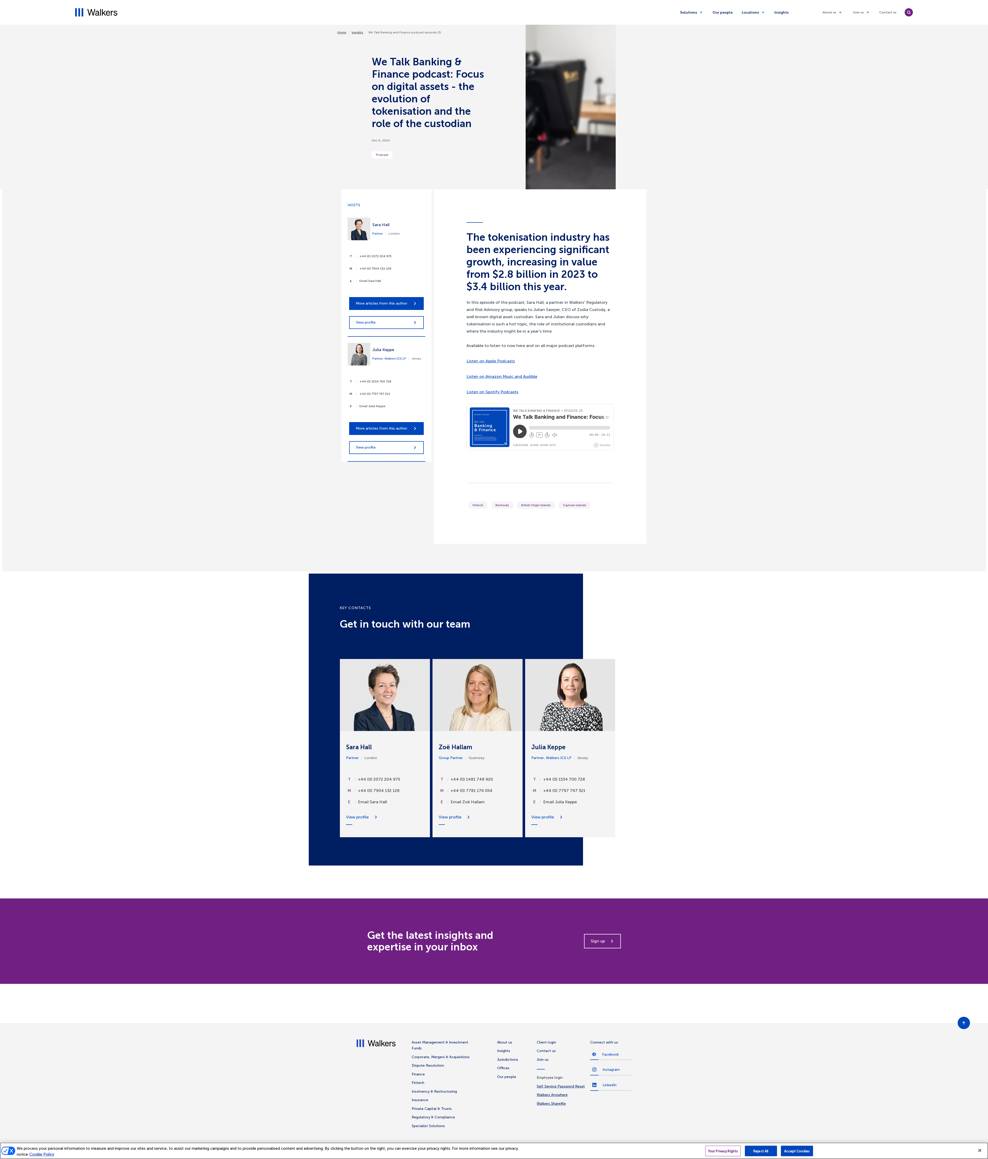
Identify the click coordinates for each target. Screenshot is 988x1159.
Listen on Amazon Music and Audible (501, 376)
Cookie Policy (41, 1154)
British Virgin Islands (536, 505)
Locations (750, 12)
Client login (546, 1042)
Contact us (887, 12)
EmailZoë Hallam (468, 801)
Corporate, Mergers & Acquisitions (441, 1057)
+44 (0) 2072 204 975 (375, 256)
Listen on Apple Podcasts (490, 361)
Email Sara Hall (370, 281)
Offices (503, 1068)
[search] (909, 12)
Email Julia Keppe (372, 406)
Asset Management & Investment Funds (440, 1045)
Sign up (598, 941)
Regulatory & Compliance (433, 1117)
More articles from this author (381, 303)
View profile (366, 322)
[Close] (979, 1150)
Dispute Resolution (428, 1065)
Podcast (382, 155)
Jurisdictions (507, 1059)
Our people (722, 12)
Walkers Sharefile (551, 1103)
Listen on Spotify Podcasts (492, 391)
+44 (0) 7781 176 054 (471, 790)
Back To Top (964, 1023)
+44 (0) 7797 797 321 (374, 394)
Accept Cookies (797, 1151)
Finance (418, 1074)
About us (829, 12)
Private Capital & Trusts (432, 1109)
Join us (858, 12)
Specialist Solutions (428, 1126)
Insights (781, 12)
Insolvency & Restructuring (434, 1091)
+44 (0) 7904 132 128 (375, 268)
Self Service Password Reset (561, 1086)
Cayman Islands (574, 505)
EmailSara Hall (372, 801)
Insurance (420, 1100)
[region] (494, 1151)
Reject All (760, 1151)
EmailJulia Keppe (560, 801)
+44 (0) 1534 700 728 (375, 381)
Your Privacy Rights (723, 1151)
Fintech (478, 505)
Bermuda (502, 505)
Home (341, 32)
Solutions (688, 12)
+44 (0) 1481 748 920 (472, 779)
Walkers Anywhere (552, 1095)
